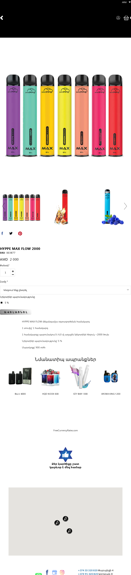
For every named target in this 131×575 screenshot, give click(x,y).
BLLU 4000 (20, 393)
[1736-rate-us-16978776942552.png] (65, 454)
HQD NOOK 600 (50, 393)
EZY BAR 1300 (81, 393)
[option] (64, 113)
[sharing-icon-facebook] (2, 234)
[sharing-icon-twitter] (11, 234)
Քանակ (4, 265)
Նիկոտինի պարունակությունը (17, 296)
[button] (125, 2)
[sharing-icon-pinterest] (20, 234)
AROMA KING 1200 (110, 393)
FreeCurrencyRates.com (65, 430)
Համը (4, 281)
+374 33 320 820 (88, 570)
